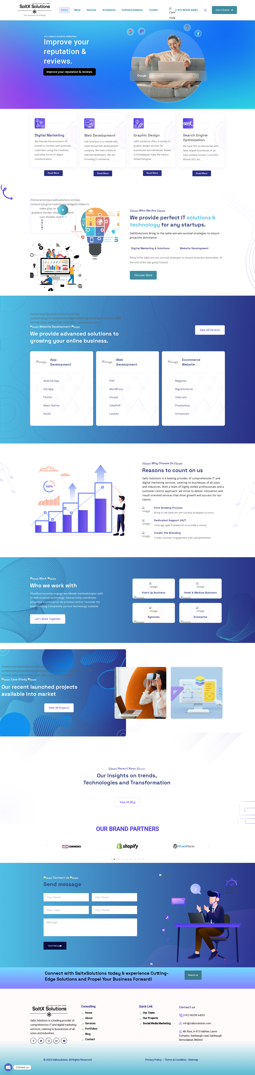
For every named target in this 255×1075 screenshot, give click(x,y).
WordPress (116, 389)
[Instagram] (49, 1041)
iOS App (48, 389)
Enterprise (200, 617)
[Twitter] (41, 1041)
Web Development (99, 135)
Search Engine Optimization (195, 137)
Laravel (113, 413)
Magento (181, 381)
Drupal (113, 397)
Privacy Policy (153, 1059)
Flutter (47, 397)
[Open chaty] (8, 1067)
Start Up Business (153, 592)
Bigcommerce (184, 389)
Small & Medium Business (200, 592)
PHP (112, 381)
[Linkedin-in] (56, 1041)
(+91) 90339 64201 (186, 10)
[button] (47, 846)
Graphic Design (147, 135)
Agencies (154, 617)
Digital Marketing (49, 135)
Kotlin (47, 413)
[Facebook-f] (33, 1041)
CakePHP (115, 405)
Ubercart (181, 397)
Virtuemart (182, 413)
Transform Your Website (62, 72)
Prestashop (182, 405)
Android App (51, 381)
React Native (51, 405)
